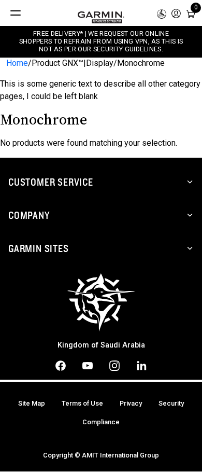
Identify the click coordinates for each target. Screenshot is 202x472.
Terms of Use (82, 403)
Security (171, 403)
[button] (176, 13)
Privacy (131, 403)
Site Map (31, 403)
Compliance (101, 422)
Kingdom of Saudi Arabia (101, 345)
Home (17, 63)
